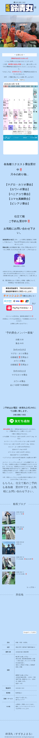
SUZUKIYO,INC (17, 737)
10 (34, 45)
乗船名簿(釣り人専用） (19, 266)
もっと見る (31, 587)
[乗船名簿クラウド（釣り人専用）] (19, 264)
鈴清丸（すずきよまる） (20, 734)
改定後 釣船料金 (19, 80)
